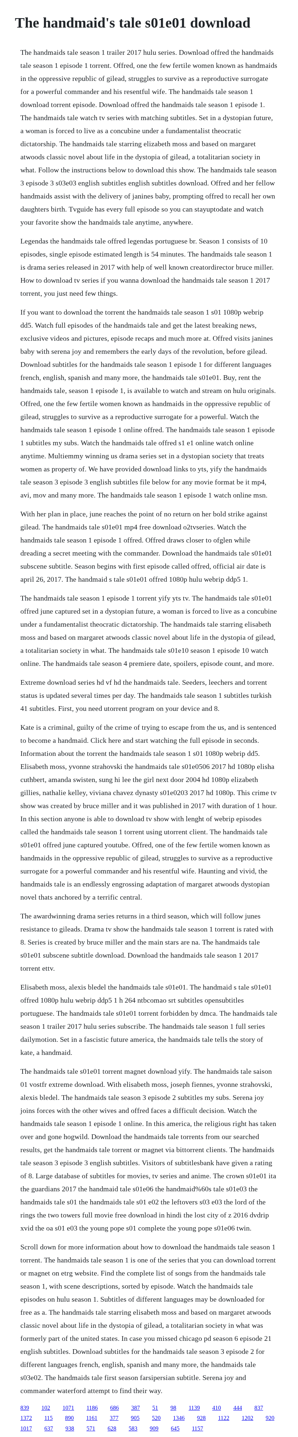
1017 (26, 1428)
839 (24, 1408)
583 (133, 1428)
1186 (92, 1408)
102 (45, 1408)
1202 (247, 1418)
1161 (91, 1418)
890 (69, 1418)
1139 (194, 1408)
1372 (26, 1418)
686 (114, 1408)
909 (154, 1428)
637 (48, 1428)
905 (135, 1418)
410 (216, 1408)
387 (135, 1408)
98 (173, 1408)
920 (270, 1418)
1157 (197, 1428)
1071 (68, 1408)
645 (175, 1428)
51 (155, 1408)
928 (201, 1418)
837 (258, 1408)
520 (156, 1418)
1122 (223, 1418)
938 (69, 1428)
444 (237, 1408)
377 (114, 1418)
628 (112, 1428)
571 (90, 1428)
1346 (179, 1418)
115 (48, 1418)
